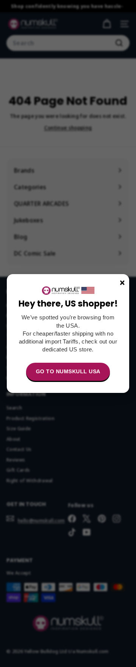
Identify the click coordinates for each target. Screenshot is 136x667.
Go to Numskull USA (68, 371)
